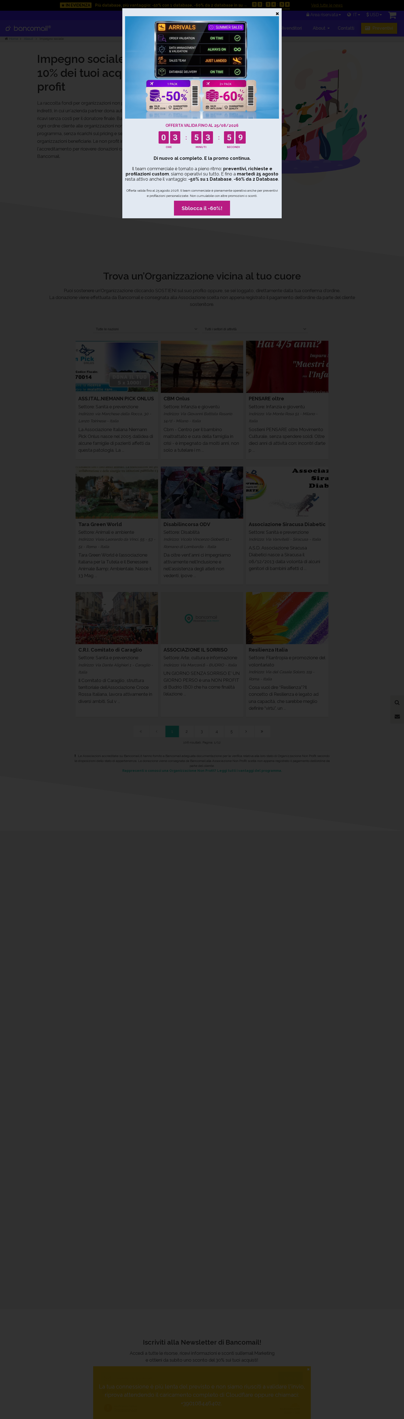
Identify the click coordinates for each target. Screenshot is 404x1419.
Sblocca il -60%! (202, 208)
